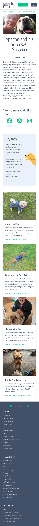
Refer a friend (8, 436)
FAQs (5, 509)
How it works (11, 181)
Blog (4, 467)
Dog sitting (7, 476)
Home (4, 12)
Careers (6, 442)
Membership (7, 464)
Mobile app (7, 445)
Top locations (8, 479)
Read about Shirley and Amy (14, 239)
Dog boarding (8, 491)
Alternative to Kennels (11, 488)
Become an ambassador (11, 439)
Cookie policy (7, 448)
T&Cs (5, 427)
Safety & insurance (9, 482)
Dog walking (7, 497)
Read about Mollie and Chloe (14, 344)
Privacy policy (8, 424)
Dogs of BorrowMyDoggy (27, 12)
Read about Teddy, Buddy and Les (16, 395)
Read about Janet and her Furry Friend (17, 293)
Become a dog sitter (10, 470)
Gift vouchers (8, 418)
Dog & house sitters (10, 494)
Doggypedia (12, 12)
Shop (5, 433)
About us (6, 415)
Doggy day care (8, 473)
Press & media (8, 421)
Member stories (8, 430)
